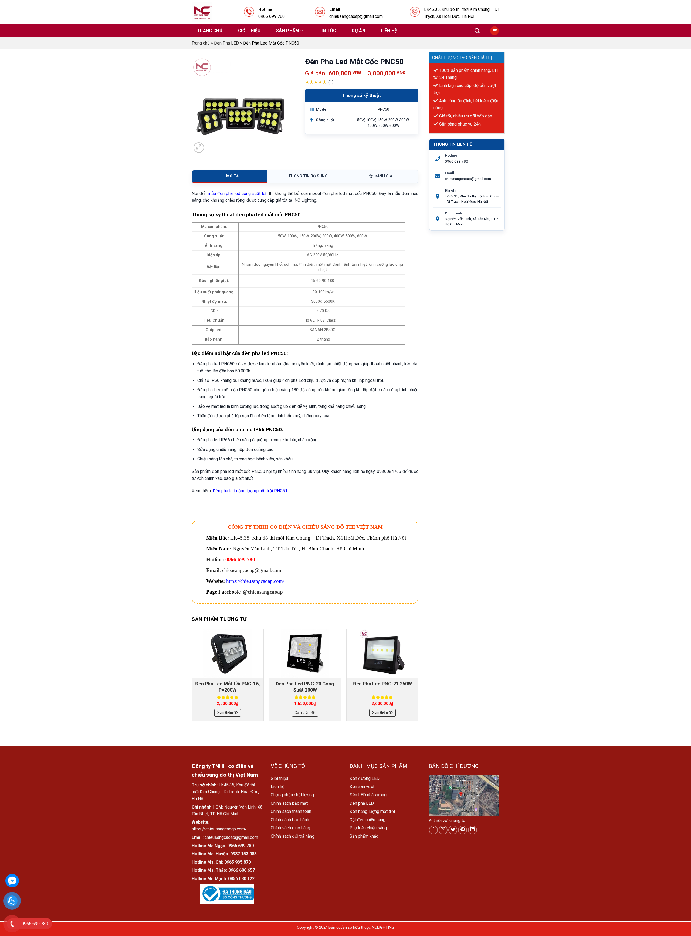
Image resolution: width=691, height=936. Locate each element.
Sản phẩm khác (364, 836)
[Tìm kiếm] (477, 31)
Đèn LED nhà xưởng (368, 794)
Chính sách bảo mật (289, 803)
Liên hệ (389, 30)
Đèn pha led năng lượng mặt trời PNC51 (250, 490)
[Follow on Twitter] (452, 830)
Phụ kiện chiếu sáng (368, 827)
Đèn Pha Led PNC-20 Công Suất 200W (305, 687)
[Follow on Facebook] (433, 830)
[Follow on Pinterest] (462, 830)
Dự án (358, 30)
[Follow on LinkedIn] (472, 830)
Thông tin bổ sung (308, 176)
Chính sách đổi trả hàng (292, 836)
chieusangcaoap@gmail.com (468, 178)
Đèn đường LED (365, 778)
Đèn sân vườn (362, 786)
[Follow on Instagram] (443, 830)
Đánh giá (383, 176)
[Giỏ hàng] (494, 30)
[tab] (229, 176)
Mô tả (232, 176)
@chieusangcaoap (263, 592)
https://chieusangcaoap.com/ (255, 581)
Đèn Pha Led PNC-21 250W (382, 683)
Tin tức (327, 30)
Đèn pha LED (362, 803)
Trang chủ (209, 30)
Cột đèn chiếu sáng (367, 819)
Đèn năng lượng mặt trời (372, 811)
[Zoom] (199, 147)
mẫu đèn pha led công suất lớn (237, 193)
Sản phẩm (287, 30)
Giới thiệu (249, 30)
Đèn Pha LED (226, 43)
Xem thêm (225, 713)
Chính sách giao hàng (290, 827)
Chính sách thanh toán (291, 811)
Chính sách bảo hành (290, 819)
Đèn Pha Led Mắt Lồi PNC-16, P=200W (227, 687)
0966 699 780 (456, 161)
